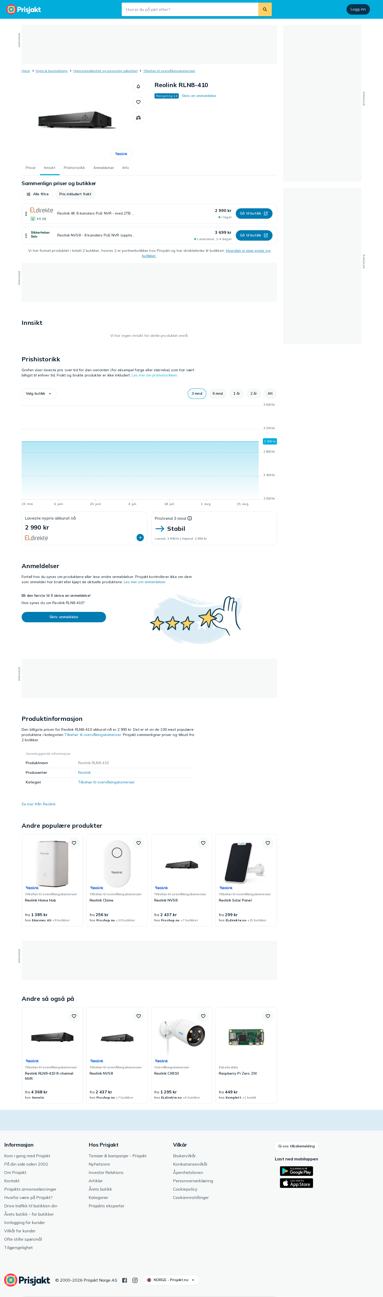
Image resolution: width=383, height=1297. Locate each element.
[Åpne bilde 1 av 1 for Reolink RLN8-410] (77, 120)
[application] (149, 455)
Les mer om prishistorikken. (155, 375)
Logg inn (358, 9)
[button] (138, 86)
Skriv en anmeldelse (199, 95)
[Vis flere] (26, 213)
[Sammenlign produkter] (138, 118)
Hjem (26, 71)
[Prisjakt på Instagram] (135, 1279)
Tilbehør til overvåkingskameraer (169, 71)
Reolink (84, 772)
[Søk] (265, 9)
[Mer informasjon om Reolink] (121, 154)
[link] (52, 880)
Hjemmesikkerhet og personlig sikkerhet (105, 71)
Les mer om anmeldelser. (145, 582)
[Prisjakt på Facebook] (124, 1279)
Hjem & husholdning (51, 71)
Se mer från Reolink (38, 804)
